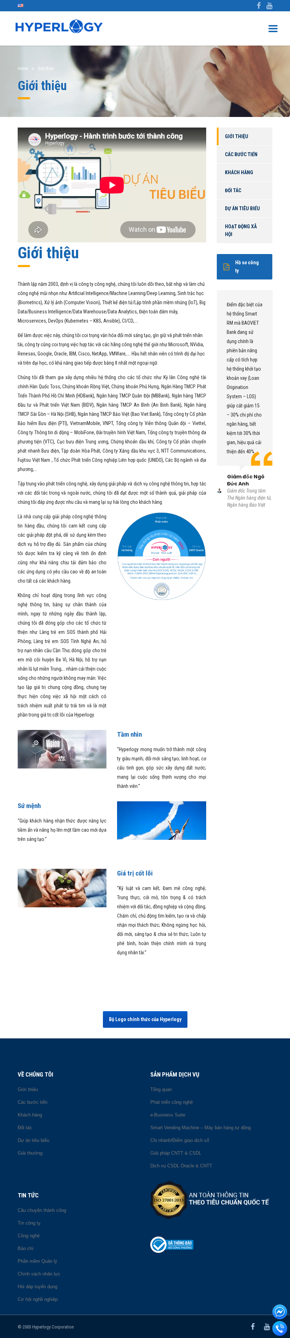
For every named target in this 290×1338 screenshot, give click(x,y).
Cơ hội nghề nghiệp (38, 1299)
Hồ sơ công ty (247, 266)
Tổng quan (161, 1089)
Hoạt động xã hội (241, 230)
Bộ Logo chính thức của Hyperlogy (145, 1019)
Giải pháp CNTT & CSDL (175, 1153)
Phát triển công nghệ (171, 1102)
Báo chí (26, 1248)
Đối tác (233, 190)
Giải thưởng (30, 1153)
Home (23, 68)
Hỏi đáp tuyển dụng (37, 1286)
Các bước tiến (241, 154)
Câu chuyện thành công (42, 1210)
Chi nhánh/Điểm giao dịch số (179, 1140)
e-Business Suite (167, 1115)
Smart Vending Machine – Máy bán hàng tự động (200, 1127)
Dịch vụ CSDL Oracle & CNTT (181, 1165)
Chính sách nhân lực (39, 1274)
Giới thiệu (236, 136)
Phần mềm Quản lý (37, 1261)
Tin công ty (29, 1223)
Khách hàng (239, 172)
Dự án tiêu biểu (242, 208)
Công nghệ (29, 1235)
